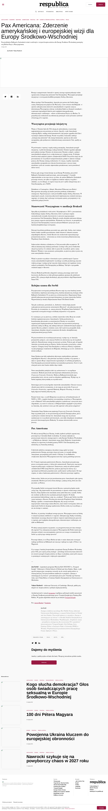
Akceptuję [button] (101, 808)
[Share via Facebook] (11, 96)
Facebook (77, 788)
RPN (38, 19)
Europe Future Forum (60, 789)
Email (76, 783)
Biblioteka (59, 11)
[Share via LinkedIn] (17, 96)
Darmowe (90, 4)
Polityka (32, 19)
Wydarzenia (50, 11)
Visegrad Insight (70, 597)
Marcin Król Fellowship (60, 784)
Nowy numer (69, 11)
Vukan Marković (17, 51)
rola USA (55, 637)
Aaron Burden (38, 603)
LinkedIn (77, 786)
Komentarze (25, 19)
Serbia (62, 637)
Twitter (77, 784)
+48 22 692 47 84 (79, 781)
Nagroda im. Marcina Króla (61, 783)
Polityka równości (58, 795)
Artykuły (41, 11)
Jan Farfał (9, 51)
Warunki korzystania (18, 802)
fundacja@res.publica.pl (96, 791)
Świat (67, 19)
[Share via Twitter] (5, 96)
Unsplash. (48, 603)
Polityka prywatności (7, 802)
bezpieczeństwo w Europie (38, 637)
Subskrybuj (44, 662)
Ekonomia (18, 19)
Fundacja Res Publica (59, 786)
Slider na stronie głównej (47, 19)
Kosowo (48, 637)
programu (52, 593)
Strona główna (60, 19)
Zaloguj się (101, 4)
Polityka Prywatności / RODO (62, 791)
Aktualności (4, 19)
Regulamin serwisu (59, 793)
